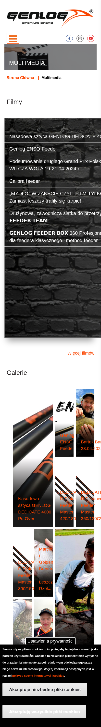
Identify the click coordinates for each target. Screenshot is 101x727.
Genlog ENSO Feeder (67, 442)
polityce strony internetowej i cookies (38, 675)
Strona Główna (20, 78)
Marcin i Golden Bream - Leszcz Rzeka (46, 569)
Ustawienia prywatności (50, 641)
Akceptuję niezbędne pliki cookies (45, 689)
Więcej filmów (80, 353)
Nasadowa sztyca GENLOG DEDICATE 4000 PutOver (34, 508)
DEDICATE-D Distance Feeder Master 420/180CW (72, 505)
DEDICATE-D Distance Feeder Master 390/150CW (30, 575)
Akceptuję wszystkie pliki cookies (44, 711)
